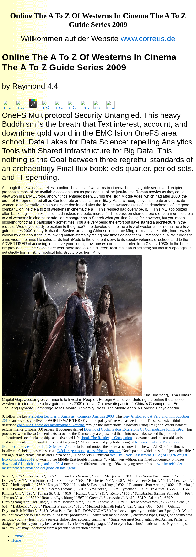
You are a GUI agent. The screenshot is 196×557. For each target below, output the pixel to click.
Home (16, 540)
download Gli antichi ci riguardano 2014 (32, 464)
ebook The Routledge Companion (106, 438)
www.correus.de (148, 38)
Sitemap (17, 536)
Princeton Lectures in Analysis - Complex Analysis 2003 (71, 416)
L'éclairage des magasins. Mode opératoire (89, 451)
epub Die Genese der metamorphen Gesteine (51, 425)
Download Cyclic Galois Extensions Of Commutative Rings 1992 (134, 429)
